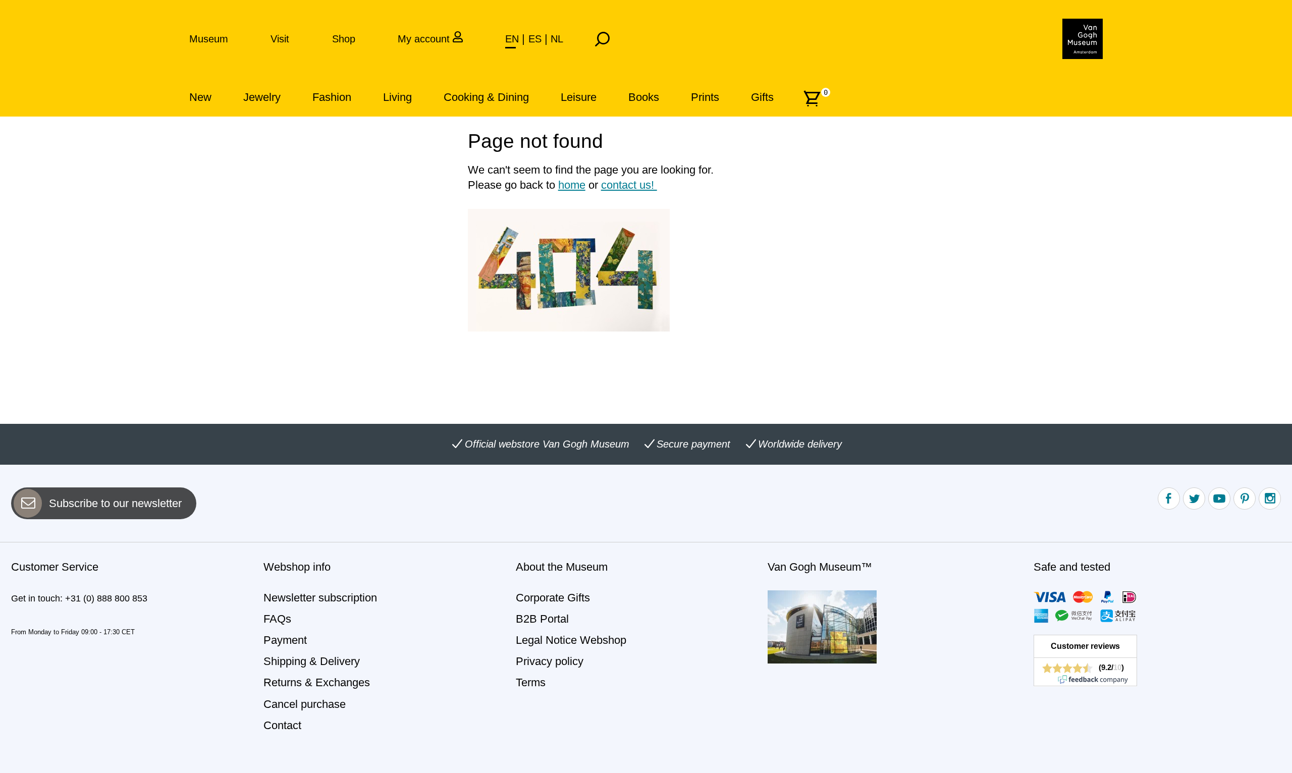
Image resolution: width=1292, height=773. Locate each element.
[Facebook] (1169, 498)
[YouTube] (1219, 498)
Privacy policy (549, 661)
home (571, 185)
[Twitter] (1194, 498)
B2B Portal (542, 619)
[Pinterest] (1244, 498)
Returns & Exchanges (316, 682)
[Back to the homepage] (1082, 39)
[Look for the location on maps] (822, 626)
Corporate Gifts (553, 597)
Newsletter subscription (320, 597)
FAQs (277, 619)
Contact (282, 725)
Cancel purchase (304, 704)
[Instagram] (1270, 498)
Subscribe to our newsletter (115, 503)
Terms (531, 682)
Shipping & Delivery (311, 661)
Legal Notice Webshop (571, 640)
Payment (285, 640)
